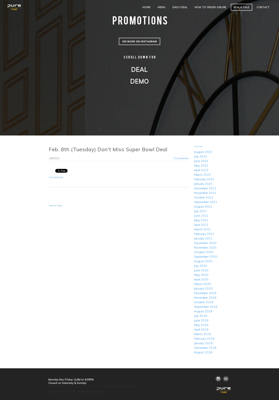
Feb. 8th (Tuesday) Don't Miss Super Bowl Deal (108, 149)
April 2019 (201, 329)
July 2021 (200, 211)
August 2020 (203, 261)
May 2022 (201, 165)
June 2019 (201, 320)
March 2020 (202, 284)
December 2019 (205, 293)
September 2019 (205, 307)
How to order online (210, 7)
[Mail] (226, 379)
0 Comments (181, 158)
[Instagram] (218, 379)
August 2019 (203, 311)
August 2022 (203, 152)
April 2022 (201, 170)
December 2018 (205, 348)
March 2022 (202, 174)
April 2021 (201, 225)
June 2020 (201, 270)
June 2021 (201, 215)
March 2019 (202, 334)
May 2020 (201, 275)
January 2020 (203, 288)
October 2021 (203, 197)
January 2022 (203, 184)
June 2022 (201, 161)
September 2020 (205, 256)
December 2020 (205, 243)
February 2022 (204, 179)
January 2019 (203, 343)
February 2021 (204, 234)
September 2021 (205, 202)
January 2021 (203, 238)
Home (147, 7)
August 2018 (203, 352)
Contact (263, 7)
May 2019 (201, 325)
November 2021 (205, 193)
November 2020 (205, 247)
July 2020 (200, 266)
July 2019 (200, 316)
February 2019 (204, 338)
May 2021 (201, 220)
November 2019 (205, 297)
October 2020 (203, 252)
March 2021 (202, 229)
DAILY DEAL (180, 7)
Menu (162, 7)
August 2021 (203, 206)
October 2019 (203, 302)
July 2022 (200, 156)
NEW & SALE (241, 7)
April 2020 (201, 279)
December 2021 (205, 188)
